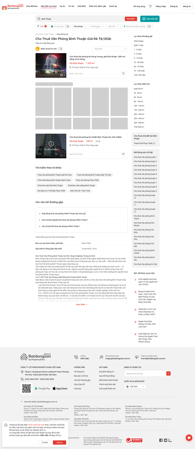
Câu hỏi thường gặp (82, 380)
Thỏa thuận (138, 41)
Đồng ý (59, 442)
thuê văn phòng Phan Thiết (87, 180)
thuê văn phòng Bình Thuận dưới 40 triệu (55, 175)
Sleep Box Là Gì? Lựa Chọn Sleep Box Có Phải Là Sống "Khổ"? (147, 312)
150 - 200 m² (139, 110)
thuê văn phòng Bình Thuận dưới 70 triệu (94, 175)
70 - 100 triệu (139, 70)
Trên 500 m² (139, 127)
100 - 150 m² (139, 105)
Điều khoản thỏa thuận (108, 380)
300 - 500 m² (139, 122)
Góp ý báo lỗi (79, 384)
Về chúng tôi (79, 371)
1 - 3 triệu (138, 49)
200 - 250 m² (139, 114)
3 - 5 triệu (138, 53)
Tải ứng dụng (139, 6)
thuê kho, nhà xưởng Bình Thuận (81, 185)
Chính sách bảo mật (107, 384)
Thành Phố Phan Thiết (144, 143)
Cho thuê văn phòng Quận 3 (145, 165)
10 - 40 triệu (139, 62)
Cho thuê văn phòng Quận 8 (145, 186)
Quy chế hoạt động (107, 376)
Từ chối (45, 442)
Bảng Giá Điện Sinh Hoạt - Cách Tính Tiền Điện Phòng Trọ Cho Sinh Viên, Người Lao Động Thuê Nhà (147, 296)
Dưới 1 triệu (138, 45)
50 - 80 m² (138, 97)
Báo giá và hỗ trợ (81, 376)
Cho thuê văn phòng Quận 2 (145, 161)
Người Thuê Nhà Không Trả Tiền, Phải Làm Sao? (147, 324)
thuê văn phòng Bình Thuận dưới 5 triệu (54, 180)
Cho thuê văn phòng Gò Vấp (145, 264)
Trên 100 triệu (139, 75)
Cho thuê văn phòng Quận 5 (145, 174)
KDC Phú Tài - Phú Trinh (80, 190)
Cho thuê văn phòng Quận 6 (145, 178)
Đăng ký (174, 6)
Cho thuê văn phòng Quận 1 (145, 157)
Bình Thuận (50, 34)
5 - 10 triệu (138, 58)
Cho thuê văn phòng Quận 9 (145, 191)
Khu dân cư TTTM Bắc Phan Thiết (51, 190)
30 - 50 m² (138, 93)
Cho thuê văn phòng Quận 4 (145, 170)
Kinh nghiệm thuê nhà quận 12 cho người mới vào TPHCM (147, 282)
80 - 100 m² (138, 101)
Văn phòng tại (62, 34)
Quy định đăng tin (106, 371)
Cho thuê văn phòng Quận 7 (145, 182)
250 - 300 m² (139, 118)
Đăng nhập (161, 6)
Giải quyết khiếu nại (107, 388)
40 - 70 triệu (139, 66)
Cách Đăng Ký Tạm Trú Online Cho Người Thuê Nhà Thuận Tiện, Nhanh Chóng (147, 337)
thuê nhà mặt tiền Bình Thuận (50, 185)
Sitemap (77, 388)
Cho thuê (39, 34)
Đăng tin (187, 6)
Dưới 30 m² (138, 88)
